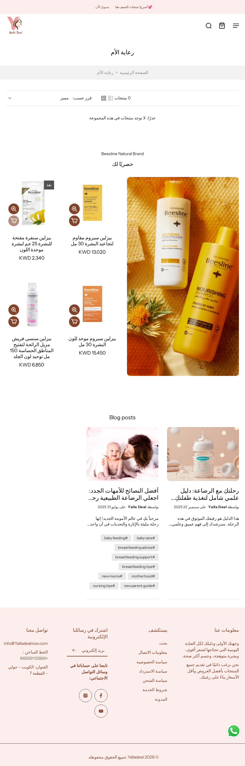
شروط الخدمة (155, 689)
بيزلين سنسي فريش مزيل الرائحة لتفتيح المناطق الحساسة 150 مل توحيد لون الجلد (31, 347)
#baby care (146, 538)
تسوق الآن (102, 7)
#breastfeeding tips (138, 566)
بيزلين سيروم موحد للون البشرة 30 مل (92, 341)
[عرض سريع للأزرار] (74, 209)
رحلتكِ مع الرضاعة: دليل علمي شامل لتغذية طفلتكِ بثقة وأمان (207, 494)
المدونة (161, 699)
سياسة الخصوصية (152, 661)
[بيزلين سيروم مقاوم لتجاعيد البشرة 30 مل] (92, 203)
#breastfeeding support (135, 557)
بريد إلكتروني (93, 650)
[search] (208, 25)
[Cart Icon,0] (221, 25)
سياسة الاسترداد (153, 670)
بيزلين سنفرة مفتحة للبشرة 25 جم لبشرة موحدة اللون (32, 243)
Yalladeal (136, 757)
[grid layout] (103, 98)
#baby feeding (116, 538)
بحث (163, 643)
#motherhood (143, 576)
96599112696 (33, 658)
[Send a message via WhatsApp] (234, 731)
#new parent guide (139, 585)
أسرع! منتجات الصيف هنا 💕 (133, 7)
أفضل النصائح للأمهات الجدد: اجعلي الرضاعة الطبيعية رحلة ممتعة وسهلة (122, 494)
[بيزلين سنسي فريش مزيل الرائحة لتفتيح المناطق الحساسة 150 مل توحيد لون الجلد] (32, 304)
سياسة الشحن (155, 680)
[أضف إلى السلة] (74, 220)
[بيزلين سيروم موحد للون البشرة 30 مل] (92, 304)
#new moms (112, 576)
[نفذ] (13, 220)
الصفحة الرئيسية (134, 72)
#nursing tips (104, 585)
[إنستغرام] (85, 695)
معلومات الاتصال (152, 652)
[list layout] (110, 98)
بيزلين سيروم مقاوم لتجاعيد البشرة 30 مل (92, 240)
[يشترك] (74, 650)
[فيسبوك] (101, 695)
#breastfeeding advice (136, 547)
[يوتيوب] (101, 711)
